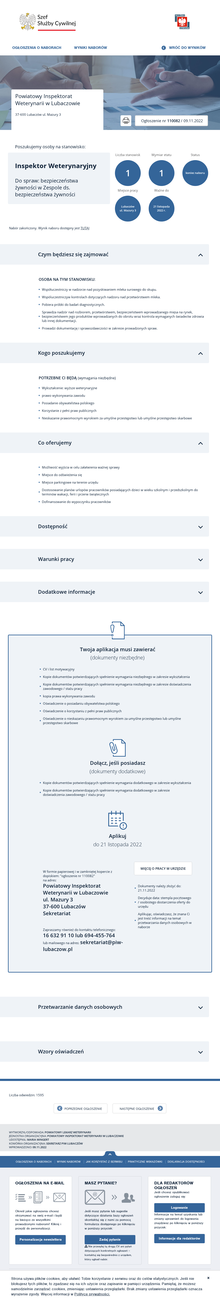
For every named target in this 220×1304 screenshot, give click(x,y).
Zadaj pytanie (110, 1239)
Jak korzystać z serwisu (104, 1161)
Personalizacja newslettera (41, 1239)
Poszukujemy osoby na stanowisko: (50, 147)
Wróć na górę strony (110, 1153)
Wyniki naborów (90, 47)
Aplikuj (117, 840)
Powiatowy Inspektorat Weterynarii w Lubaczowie (47, 99)
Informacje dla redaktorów (179, 1238)
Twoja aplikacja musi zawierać (117, 654)
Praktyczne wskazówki (145, 1161)
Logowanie (179, 1208)
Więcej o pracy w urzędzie (163, 868)
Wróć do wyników (187, 47)
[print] (126, 120)
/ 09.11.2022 (172, 120)
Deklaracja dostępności (186, 1161)
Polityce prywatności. (92, 1294)
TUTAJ (85, 228)
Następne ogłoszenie (137, 1109)
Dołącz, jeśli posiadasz (117, 767)
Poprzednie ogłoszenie (83, 1109)
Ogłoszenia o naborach (36, 47)
